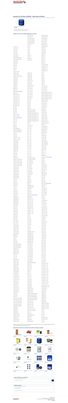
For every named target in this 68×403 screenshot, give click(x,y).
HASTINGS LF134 (29, 58)
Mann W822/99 (29, 285)
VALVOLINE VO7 (44, 238)
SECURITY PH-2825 (44, 164)
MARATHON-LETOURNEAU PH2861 (32, 296)
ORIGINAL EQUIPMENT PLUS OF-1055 (47, 92)
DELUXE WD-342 (15, 213)
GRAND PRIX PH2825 (16, 319)
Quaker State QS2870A (45, 143)
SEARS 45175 (43, 158)
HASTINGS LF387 (29, 77)
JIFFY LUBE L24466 (30, 173)
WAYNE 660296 (44, 300)
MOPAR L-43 (43, 58)
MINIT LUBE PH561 (44, 41)
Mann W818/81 (29, 281)
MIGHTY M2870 (29, 316)
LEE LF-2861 (29, 222)
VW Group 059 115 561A (45, 275)
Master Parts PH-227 (30, 301)
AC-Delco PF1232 (15, 48)
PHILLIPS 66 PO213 (44, 112)
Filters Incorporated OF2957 (17, 247)
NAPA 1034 (43, 78)
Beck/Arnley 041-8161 (16, 100)
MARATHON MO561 (30, 290)
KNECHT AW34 (29, 191)
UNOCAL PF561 (44, 226)
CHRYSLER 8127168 (16, 173)
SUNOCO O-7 (43, 198)
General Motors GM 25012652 (17, 301)
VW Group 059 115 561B (45, 277)
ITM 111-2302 (29, 153)
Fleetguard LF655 (15, 265)
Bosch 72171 (15, 122)
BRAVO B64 (14, 125)
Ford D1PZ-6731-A (15, 284)
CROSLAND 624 (15, 194)
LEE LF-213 (28, 216)
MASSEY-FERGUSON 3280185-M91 (32, 299)
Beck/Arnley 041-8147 (16, 99)
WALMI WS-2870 (44, 292)
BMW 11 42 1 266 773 (16, 114)
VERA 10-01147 (44, 252)
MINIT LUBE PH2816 (44, 38)
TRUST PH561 (43, 220)
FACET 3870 (15, 239)
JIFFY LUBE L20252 (30, 171)
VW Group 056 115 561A (45, 269)
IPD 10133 (28, 122)
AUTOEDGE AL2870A (16, 74)
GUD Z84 (28, 52)
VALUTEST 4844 (44, 231)
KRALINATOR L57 (29, 196)
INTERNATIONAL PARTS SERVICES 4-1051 (33, 116)
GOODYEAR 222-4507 (16, 313)
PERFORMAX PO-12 (44, 110)
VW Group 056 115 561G (45, 274)
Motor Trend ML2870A (45, 64)
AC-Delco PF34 (15, 49)
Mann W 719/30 (29, 265)
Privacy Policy (53, 400)
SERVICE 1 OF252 (44, 172)
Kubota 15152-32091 (30, 199)
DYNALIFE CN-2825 (16, 228)
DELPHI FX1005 (15, 205)
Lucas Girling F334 (30, 244)
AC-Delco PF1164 (15, 46)
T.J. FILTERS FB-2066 (44, 200)
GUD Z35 (28, 46)
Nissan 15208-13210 (44, 86)
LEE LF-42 (28, 225)
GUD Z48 (28, 49)
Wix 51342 (43, 311)
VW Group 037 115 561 (45, 266)
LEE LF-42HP (29, 228)
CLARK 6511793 (15, 182)
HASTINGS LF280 (29, 74)
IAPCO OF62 (29, 102)
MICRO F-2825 (29, 313)
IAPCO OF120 (29, 100)
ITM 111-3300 (29, 154)
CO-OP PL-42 (15, 188)
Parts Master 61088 (44, 103)
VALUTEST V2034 (44, 232)
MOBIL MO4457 (44, 52)
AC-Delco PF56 (15, 51)
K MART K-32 (29, 179)
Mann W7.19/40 (29, 268)
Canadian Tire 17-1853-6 (16, 137)
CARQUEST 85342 (15, 145)
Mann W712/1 (29, 271)
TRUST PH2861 (44, 218)
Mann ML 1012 (29, 264)
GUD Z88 (28, 53)
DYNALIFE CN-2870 (16, 230)
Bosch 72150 (15, 119)
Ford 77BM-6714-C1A (16, 279)
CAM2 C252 (15, 133)
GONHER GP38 (15, 310)
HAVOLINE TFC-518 (30, 80)
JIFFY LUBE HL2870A (30, 162)
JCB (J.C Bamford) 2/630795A (31, 159)
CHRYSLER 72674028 (16, 171)
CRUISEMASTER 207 (16, 197)
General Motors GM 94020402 (17, 305)
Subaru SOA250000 (44, 192)
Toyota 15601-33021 (44, 214)
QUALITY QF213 (44, 146)
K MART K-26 (29, 177)
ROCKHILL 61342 (44, 149)
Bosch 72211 (15, 123)
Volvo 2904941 (44, 260)
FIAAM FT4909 (15, 242)
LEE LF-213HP (29, 219)
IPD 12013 (28, 123)
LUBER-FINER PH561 (30, 242)
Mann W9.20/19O (29, 287)
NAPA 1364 (43, 83)
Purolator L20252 (44, 138)
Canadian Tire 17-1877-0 (16, 139)
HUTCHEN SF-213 (29, 82)
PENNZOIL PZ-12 (44, 109)
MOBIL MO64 (43, 53)
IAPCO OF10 (29, 99)
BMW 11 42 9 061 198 (16, 116)
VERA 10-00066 (44, 243)
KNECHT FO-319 (29, 193)
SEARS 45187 (43, 160)
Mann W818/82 (29, 282)
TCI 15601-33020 (44, 206)
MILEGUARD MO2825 (30, 321)
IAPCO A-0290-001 (30, 97)
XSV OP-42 (43, 320)
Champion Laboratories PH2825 (17, 160)
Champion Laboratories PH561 (17, 165)
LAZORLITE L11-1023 (30, 210)
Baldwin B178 (15, 91)
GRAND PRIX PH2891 (30, 35)
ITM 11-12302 (29, 139)
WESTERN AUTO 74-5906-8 (45, 306)
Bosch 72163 (15, 120)
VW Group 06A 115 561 (45, 280)
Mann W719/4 (29, 276)
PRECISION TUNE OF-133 (45, 123)
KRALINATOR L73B (30, 197)
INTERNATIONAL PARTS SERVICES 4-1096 (33, 120)
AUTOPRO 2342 (15, 82)
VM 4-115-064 (43, 257)
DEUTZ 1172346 (15, 222)
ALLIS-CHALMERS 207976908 (17, 59)
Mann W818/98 (29, 284)
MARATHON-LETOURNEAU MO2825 (32, 293)
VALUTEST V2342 (44, 234)
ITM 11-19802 (29, 145)
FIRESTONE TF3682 (16, 251)
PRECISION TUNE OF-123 (45, 121)
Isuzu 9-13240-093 (30, 125)
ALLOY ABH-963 (15, 62)
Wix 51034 (43, 309)
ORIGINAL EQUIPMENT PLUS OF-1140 (47, 95)
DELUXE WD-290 (15, 211)
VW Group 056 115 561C (45, 272)
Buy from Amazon (19, 91)
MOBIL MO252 (44, 50)
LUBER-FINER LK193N (30, 236)
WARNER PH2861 (44, 297)
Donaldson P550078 (16, 225)
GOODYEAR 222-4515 (16, 316)
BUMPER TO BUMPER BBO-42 (17, 131)
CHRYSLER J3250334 (16, 176)
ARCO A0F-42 (15, 65)
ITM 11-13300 (29, 140)
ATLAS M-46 (15, 68)
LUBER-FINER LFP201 (30, 233)
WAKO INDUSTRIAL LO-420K (45, 286)
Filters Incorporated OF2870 (17, 245)
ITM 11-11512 (29, 136)
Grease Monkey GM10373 (31, 38)
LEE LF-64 (28, 230)
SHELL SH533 (43, 180)
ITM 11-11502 (29, 133)
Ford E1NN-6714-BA (16, 287)
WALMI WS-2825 (44, 291)
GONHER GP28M (15, 308)
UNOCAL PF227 (44, 223)
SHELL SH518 (43, 177)
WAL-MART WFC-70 (44, 289)
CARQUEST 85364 (15, 148)
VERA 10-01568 (44, 254)
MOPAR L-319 (43, 55)
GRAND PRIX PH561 (30, 36)
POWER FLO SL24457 (44, 120)
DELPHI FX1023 (15, 208)
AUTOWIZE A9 (15, 85)
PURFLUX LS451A (44, 135)
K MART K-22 (29, 176)
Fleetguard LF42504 (16, 264)
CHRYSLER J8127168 (16, 177)
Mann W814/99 (29, 279)
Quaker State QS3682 (45, 144)
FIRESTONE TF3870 (16, 253)
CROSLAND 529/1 (15, 193)
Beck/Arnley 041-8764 (16, 105)
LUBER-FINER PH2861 (30, 239)
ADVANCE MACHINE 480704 (17, 57)
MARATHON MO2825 (30, 288)
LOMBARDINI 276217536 (31, 231)
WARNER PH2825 (44, 295)
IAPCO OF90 (29, 108)
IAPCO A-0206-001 (30, 88)
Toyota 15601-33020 (44, 212)
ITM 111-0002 (29, 148)
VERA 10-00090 (44, 246)
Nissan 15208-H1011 (44, 89)
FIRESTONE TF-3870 (16, 248)
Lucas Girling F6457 (30, 251)
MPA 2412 (43, 75)
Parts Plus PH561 (44, 107)
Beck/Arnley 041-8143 (16, 97)
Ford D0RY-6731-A (15, 281)
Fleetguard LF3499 (16, 259)
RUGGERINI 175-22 (44, 155)
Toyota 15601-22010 (44, 209)
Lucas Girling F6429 (30, 250)
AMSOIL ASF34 (15, 63)
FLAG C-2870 (15, 256)
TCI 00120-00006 (44, 203)
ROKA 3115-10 (44, 152)
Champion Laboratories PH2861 (17, 162)
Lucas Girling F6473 (30, 253)
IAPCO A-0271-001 (30, 96)
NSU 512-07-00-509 (44, 90)
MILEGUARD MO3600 (45, 36)
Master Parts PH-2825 (30, 304)
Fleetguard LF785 (15, 267)
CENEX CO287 (15, 154)
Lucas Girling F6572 (30, 256)
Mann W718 (29, 273)
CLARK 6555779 (15, 185)
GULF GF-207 (29, 55)
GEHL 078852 (15, 296)
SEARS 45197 (43, 161)
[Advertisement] (34, 9)
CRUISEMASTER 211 (16, 199)
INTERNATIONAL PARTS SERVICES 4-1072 (33, 119)
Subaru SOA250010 (44, 194)
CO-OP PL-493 (15, 190)
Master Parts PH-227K (30, 302)
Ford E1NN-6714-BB (16, 288)
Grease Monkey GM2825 (30, 41)
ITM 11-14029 (29, 142)
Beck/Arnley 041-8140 (16, 96)
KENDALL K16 (29, 182)
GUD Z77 (28, 50)
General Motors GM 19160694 (17, 299)
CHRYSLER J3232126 (16, 174)
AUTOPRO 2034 (15, 80)
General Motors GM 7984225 (17, 304)
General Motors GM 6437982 (17, 302)
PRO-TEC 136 (43, 124)
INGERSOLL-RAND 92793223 (31, 111)
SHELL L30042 (43, 175)
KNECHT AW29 (29, 188)
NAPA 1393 (43, 84)
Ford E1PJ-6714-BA (15, 290)
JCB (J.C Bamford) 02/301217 (31, 157)
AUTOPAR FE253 (15, 79)
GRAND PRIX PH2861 (16, 321)
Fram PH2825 (15, 293)
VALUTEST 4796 (44, 229)
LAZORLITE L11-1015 (30, 208)
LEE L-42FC (28, 214)
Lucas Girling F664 (30, 259)
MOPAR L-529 (43, 61)
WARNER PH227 (44, 294)
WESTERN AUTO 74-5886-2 (45, 305)
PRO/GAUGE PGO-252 (45, 126)
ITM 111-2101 (29, 151)
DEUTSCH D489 (15, 216)
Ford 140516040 (15, 273)
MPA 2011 (43, 72)
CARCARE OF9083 (15, 142)
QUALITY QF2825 (44, 147)
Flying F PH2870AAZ (16, 271)
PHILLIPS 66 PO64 (44, 115)
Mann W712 (29, 270)
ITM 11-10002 (29, 128)
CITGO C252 (15, 179)
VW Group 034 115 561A (45, 263)
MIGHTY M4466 (29, 319)
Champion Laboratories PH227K (17, 159)
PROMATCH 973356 (44, 129)
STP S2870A (43, 186)
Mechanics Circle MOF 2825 (31, 308)
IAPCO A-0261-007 (30, 91)
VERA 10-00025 (44, 240)
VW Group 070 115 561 (45, 283)
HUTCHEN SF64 (29, 83)
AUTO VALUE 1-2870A (16, 71)
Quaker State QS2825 (45, 141)
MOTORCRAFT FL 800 (44, 69)
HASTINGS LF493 (29, 79)
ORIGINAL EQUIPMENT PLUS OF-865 (47, 98)
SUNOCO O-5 (43, 197)
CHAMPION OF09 (15, 157)
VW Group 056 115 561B (45, 271)
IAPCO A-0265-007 (30, 94)
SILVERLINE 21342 (44, 184)
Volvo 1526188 (44, 258)
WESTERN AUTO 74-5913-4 (45, 308)
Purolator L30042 (44, 140)
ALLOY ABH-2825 (15, 60)
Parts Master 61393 (44, 106)
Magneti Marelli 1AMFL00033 (31, 262)
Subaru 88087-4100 (44, 189)
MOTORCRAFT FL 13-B (45, 66)
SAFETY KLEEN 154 (44, 157)
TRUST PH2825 (44, 217)
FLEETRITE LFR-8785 (16, 270)
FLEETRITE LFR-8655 (16, 268)
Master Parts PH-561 (30, 307)
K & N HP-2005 (29, 174)
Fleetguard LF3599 (16, 262)
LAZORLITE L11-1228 (30, 213)
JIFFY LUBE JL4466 (29, 168)
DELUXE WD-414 (15, 214)
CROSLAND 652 (15, 196)
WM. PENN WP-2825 (44, 317)
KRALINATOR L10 (29, 194)
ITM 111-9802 (29, 156)
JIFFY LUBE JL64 (29, 170)
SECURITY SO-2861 (44, 166)
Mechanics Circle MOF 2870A (31, 310)
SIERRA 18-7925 (44, 183)
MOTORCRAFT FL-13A (45, 70)
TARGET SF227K (44, 201)
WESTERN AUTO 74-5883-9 (45, 303)
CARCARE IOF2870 (15, 140)
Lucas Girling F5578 (30, 248)
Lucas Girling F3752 (30, 245)
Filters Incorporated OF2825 (17, 244)
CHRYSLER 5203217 (16, 170)
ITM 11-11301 (29, 131)
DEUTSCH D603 (15, 219)
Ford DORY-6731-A (16, 285)
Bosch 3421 (15, 117)
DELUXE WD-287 (15, 210)
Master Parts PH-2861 (30, 305)
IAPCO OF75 (29, 105)
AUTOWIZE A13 (15, 83)
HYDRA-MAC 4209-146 (30, 85)
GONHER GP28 (15, 307)
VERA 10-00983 (44, 251)
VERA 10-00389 (44, 249)
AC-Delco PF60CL (15, 54)
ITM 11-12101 (29, 137)
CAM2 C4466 (15, 136)
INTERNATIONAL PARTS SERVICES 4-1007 (33, 114)
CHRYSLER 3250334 (16, 168)
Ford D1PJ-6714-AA (16, 282)
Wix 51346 (43, 312)
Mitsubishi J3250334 (44, 44)
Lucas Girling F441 (30, 247)
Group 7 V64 (29, 44)
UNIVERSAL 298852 (44, 221)
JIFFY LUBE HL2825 (30, 160)
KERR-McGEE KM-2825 (30, 185)
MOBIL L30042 (44, 47)
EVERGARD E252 (15, 234)
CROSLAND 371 (15, 191)
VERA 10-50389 (44, 255)
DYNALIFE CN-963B (16, 231)
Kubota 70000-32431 (30, 207)
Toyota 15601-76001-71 (45, 215)
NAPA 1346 (43, 81)
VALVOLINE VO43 (44, 237)
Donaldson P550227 (16, 227)
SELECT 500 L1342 (44, 169)
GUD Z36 (28, 47)
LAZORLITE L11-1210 (30, 211)
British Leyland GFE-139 (16, 128)
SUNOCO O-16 (44, 195)
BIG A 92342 (15, 108)
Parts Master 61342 (44, 104)
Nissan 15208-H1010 (44, 87)
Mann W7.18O (29, 267)
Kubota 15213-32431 (30, 205)
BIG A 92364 (15, 111)
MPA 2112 (43, 73)
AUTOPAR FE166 (15, 77)
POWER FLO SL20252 (44, 118)
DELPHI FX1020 (15, 207)
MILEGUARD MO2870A (45, 35)
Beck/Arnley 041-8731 (16, 103)
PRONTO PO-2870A (44, 132)
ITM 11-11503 (29, 134)
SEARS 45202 (43, 163)
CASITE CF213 (15, 151)
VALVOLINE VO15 (44, 235)
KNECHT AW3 (29, 190)
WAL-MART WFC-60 (44, 288)
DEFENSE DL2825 (15, 202)
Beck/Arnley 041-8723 (16, 102)
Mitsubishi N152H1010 (45, 46)
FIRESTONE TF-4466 (16, 250)
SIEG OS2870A (44, 181)
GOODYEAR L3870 (15, 318)
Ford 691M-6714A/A (16, 276)
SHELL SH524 (43, 178)
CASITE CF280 (15, 153)
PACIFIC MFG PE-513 (44, 101)
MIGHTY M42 (29, 318)
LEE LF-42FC (29, 227)
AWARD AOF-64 (15, 88)
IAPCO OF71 (29, 103)
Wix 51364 (43, 314)
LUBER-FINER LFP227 (30, 234)
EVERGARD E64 (15, 236)
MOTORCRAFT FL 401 (44, 67)
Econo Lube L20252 (16, 233)
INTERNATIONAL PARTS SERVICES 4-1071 (33, 117)
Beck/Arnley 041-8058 (16, 94)
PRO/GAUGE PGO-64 (44, 127)
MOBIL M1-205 (44, 49)
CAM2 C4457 (15, 134)
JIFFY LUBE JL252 (29, 165)
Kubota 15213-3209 (30, 202)
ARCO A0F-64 (15, 66)
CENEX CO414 (15, 156)
